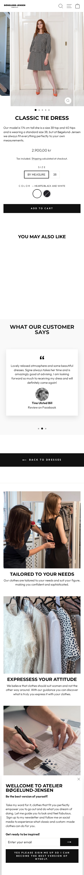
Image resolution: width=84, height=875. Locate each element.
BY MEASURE (36, 174)
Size (42, 167)
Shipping (36, 158)
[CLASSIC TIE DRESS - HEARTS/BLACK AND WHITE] (15, 305)
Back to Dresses (45, 459)
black (47, 194)
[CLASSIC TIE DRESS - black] (20, 305)
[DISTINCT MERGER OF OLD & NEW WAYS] (42, 744)
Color (42, 185)
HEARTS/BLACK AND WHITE (37, 194)
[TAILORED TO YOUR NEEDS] (42, 529)
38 (54, 174)
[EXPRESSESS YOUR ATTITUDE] (42, 635)
